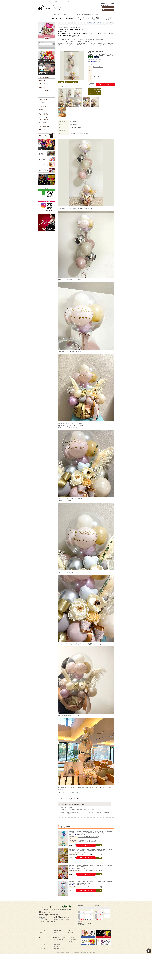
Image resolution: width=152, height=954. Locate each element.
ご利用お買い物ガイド (58, 930)
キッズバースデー (43, 103)
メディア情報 (42, 944)
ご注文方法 (56, 932)
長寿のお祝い (42, 87)
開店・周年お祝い (57, 18)
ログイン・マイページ (107, 7)
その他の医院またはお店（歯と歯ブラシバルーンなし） (92, 841)
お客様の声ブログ (71, 941)
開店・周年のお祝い (44, 77)
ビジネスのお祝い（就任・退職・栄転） (44, 118)
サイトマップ (42, 948)
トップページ (42, 930)
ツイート (90, 87)
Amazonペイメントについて (59, 937)
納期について (56, 948)
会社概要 (41, 946)
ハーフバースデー (43, 96)
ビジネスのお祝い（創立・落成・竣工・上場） (46, 113)
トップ (60, 22)
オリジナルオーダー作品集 (73, 939)
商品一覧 (41, 932)
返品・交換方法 (57, 944)
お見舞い (41, 109)
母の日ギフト (42, 129)
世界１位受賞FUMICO (95, 18)
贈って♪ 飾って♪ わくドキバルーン (69, 22)
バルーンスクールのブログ (73, 944)
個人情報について (57, 946)
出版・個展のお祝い (44, 126)
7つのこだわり (43, 937)
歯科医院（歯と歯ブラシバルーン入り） (88, 840)
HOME (44, 18)
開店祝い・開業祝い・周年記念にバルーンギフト (99, 22)
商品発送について (57, 941)
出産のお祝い (42, 84)
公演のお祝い (42, 123)
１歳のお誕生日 (43, 99)
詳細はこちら (43, 918)
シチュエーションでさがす (83, 22)
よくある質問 (42, 939)
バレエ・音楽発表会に (44, 90)
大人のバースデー (43, 106)
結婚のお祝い (69, 18)
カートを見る (109, 10)
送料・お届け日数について (59, 939)
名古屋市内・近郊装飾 (107, 18)
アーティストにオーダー (82, 18)
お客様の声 (42, 941)
